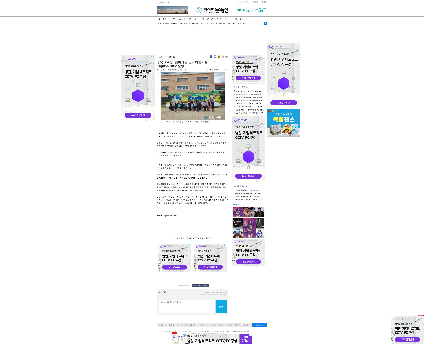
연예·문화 (210, 19)
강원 (202, 23)
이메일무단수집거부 (204, 325)
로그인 (256, 2)
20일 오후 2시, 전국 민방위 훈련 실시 (248, 91)
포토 (225, 19)
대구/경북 (222, 23)
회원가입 (263, 2)
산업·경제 (181, 19)
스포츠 (219, 19)
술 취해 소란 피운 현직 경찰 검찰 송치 (249, 100)
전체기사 (166, 19)
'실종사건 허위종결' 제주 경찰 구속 (247, 196)
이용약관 (179, 325)
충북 (185, 23)
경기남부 (166, 23)
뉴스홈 (160, 57)
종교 (241, 19)
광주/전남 (214, 23)
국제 (202, 19)
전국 (196, 19)
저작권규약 (170, 325)
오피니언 (234, 19)
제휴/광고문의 (245, 325)
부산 (234, 23)
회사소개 (161, 325)
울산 (239, 23)
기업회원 (227, 325)
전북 (207, 23)
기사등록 (235, 325)
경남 (229, 23)
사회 (189, 19)
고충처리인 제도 (217, 325)
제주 (244, 23)
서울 (159, 23)
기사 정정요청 (259, 325)
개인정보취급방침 (190, 325)
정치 (173, 19)
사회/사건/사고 (170, 57)
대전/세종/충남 (194, 23)
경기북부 (174, 23)
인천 (180, 23)
